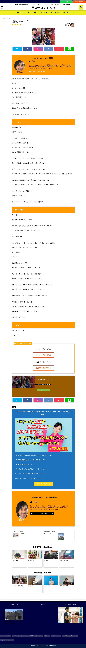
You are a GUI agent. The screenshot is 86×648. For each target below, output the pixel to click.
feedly (44, 390)
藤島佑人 (67, 25)
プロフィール (43, 12)
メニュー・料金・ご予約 (43, 355)
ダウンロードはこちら (43, 484)
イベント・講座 (55, 12)
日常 (14, 407)
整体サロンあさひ (43, 8)
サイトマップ (56, 636)
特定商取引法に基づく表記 (70, 636)
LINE (66, 1)
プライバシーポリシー (19, 636)
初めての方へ (20, 12)
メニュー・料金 (32, 12)
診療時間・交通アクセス (43, 368)
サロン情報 (66, 12)
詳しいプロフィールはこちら (37, 71)
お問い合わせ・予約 (7, 640)
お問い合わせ (79, 1)
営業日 (47, 636)
